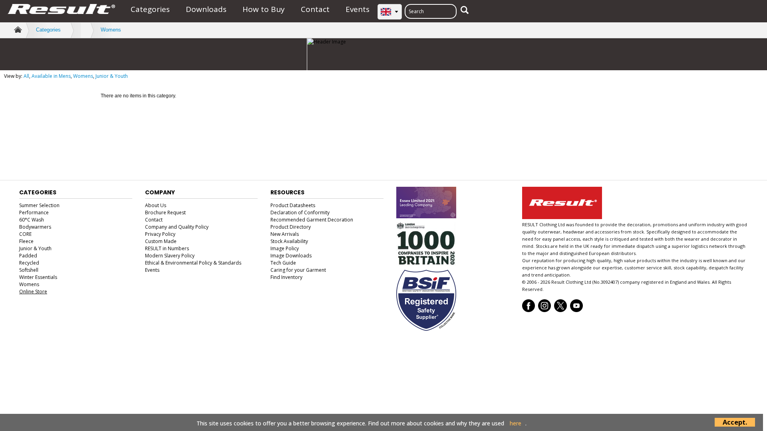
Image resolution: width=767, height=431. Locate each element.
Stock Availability (289, 241)
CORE (25, 234)
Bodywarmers (35, 226)
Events (358, 9)
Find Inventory (286, 277)
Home (17, 29)
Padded (28, 255)
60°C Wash (31, 219)
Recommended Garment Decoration (311, 219)
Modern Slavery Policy (170, 255)
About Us (155, 205)
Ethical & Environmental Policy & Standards (193, 262)
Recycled (29, 262)
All (26, 76)
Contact (315, 9)
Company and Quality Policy (177, 226)
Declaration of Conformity (300, 212)
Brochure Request (165, 212)
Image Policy (284, 248)
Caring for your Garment (298, 270)
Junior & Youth (111, 76)
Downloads (206, 9)
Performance (34, 212)
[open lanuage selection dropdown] (390, 12)
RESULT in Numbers (167, 248)
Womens (111, 30)
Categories (150, 9)
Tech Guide (283, 262)
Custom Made (161, 241)
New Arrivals (284, 234)
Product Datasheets (292, 205)
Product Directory (290, 226)
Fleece (26, 241)
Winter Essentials (38, 277)
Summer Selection (39, 205)
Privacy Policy (160, 234)
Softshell (28, 270)
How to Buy (263, 9)
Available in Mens (51, 76)
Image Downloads (291, 255)
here (515, 423)
